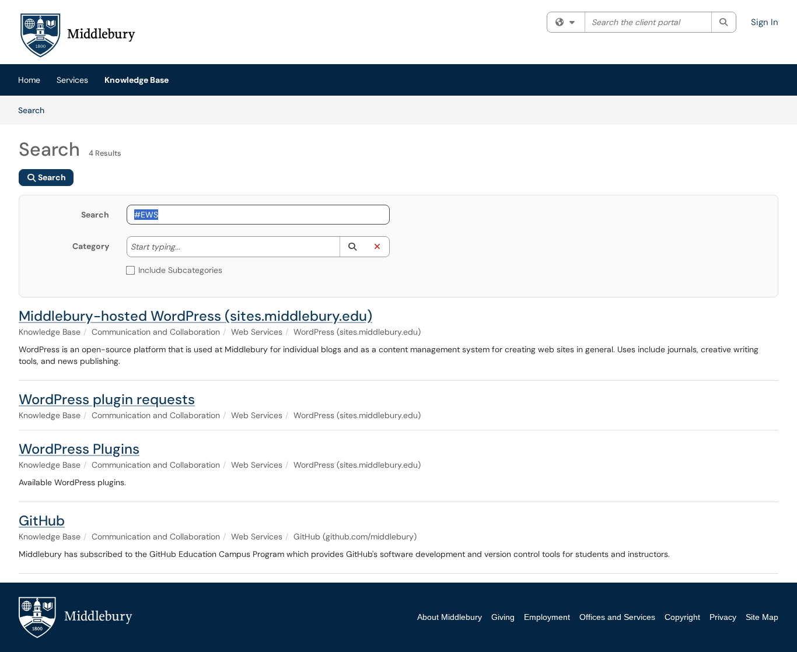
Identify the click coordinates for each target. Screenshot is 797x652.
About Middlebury (449, 617)
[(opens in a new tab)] (77, 35)
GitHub (42, 520)
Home (29, 80)
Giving (503, 617)
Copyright (682, 617)
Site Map (762, 617)
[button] (352, 247)
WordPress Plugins (79, 449)
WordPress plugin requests (107, 399)
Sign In (764, 22)
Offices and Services (617, 617)
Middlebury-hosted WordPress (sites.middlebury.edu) (195, 316)
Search (35, 109)
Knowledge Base (136, 80)
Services (72, 80)
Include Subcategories (180, 270)
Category (90, 246)
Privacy (722, 617)
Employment (547, 617)
